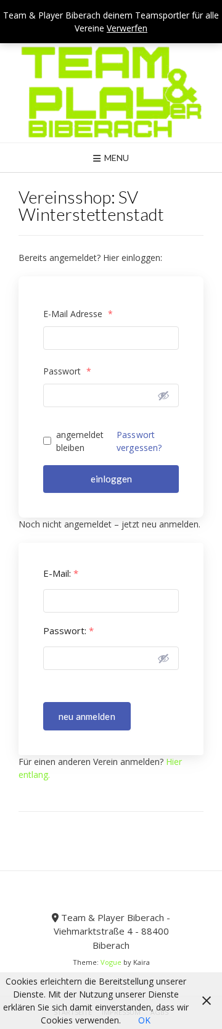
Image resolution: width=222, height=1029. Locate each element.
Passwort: (68, 631)
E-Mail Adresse (78, 314)
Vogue (111, 962)
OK (144, 1020)
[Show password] (163, 395)
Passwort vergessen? (139, 441)
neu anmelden (87, 716)
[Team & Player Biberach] (111, 92)
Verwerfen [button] (127, 28)
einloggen (111, 478)
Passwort (67, 371)
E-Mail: (60, 573)
